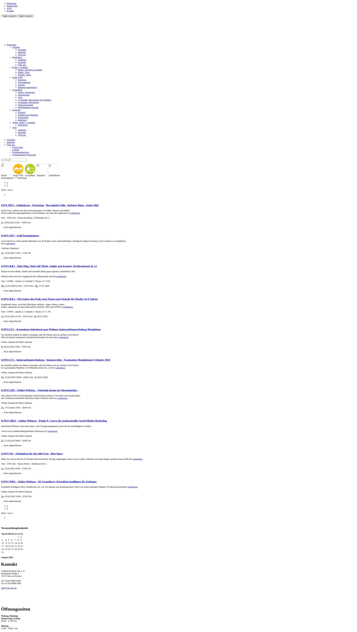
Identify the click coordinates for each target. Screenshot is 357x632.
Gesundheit (17, 90)
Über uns (22, 55)
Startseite (22, 52)
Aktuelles (22, 50)
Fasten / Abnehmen (26, 92)
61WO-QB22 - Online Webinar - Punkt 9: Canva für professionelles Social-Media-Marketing (54, 420)
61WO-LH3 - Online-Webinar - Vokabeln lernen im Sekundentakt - (39, 390)
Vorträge (16, 47)
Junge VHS (17, 77)
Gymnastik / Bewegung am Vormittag (34, 100)
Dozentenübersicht (20, 152)
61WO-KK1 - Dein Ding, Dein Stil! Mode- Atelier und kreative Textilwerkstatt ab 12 (49, 266)
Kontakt (10, 11)
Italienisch (22, 120)
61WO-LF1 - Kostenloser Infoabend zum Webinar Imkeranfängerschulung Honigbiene (51, 329)
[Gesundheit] (30, 169)
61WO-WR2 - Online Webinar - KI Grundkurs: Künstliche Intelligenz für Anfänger (49, 481)
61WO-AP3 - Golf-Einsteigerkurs (20, 235)
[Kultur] (6, 169)
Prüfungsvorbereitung (27, 87)
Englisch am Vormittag (28, 115)
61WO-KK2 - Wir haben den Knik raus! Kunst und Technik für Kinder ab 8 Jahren (49, 299)
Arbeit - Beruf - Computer (23, 122)
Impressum (11, 3)
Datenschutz (12, 6)
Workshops (17, 57)
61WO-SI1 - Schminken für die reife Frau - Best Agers (32, 453)
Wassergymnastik (25, 105)
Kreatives (22, 80)
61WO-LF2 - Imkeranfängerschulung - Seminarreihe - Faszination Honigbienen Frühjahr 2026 (55, 359)
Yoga (20, 97)
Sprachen (16, 110)
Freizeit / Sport (24, 75)
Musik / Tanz (23, 72)
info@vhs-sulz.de (9, 588)
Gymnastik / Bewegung (28, 102)
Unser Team (17, 147)
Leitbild (15, 150)
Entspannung (23, 95)
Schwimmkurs (24, 82)
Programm (11, 45)
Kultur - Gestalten (20, 67)
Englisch (22, 112)
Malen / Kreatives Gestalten (30, 70)
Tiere (14, 127)
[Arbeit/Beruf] (54, 169)
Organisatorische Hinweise (24, 155)
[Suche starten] (3, 163)
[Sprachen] (42, 169)
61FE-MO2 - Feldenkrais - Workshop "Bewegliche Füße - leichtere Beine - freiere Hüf (49, 205)
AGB (9, 8)
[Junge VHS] (18, 169)
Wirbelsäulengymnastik (28, 107)
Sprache (21, 85)
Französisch (23, 117)
